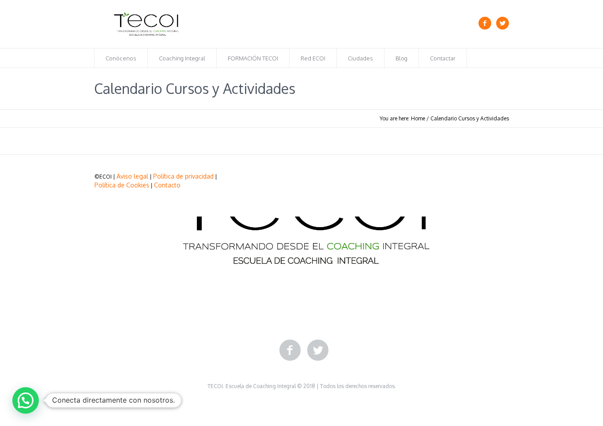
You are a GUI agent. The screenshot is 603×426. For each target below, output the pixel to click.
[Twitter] (502, 23)
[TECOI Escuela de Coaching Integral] (301, 218)
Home (418, 118)
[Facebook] (484, 23)
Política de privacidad (183, 176)
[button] (25, 400)
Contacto (167, 185)
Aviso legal (132, 176)
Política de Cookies (121, 185)
